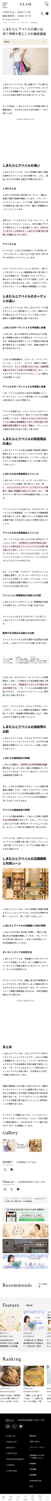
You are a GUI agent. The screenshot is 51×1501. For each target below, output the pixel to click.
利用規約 (32, 1463)
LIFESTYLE (8, 12)
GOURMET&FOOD (26, 1391)
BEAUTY (46, 1388)
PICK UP (11, 1436)
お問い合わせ (34, 1441)
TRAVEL (11, 1465)
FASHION (12, 1441)
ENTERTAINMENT (15, 1459)
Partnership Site (35, 1480)
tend (31, 1486)
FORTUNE (12, 1470)
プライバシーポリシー (37, 1448)
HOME (5, 23)
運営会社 (32, 1436)
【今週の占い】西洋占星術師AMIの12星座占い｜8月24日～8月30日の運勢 (29, 1344)
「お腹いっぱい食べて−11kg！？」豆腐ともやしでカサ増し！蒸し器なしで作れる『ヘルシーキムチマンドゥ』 (29, 1401)
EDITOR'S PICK (23, 23)
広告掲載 (32, 1469)
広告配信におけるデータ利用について (37, 1456)
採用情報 (32, 1475)
